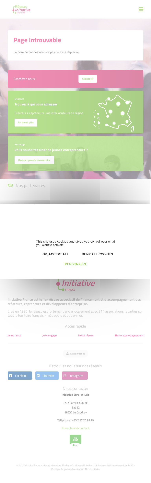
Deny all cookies (97, 254)
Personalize (76, 264)
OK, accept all (55, 254)
